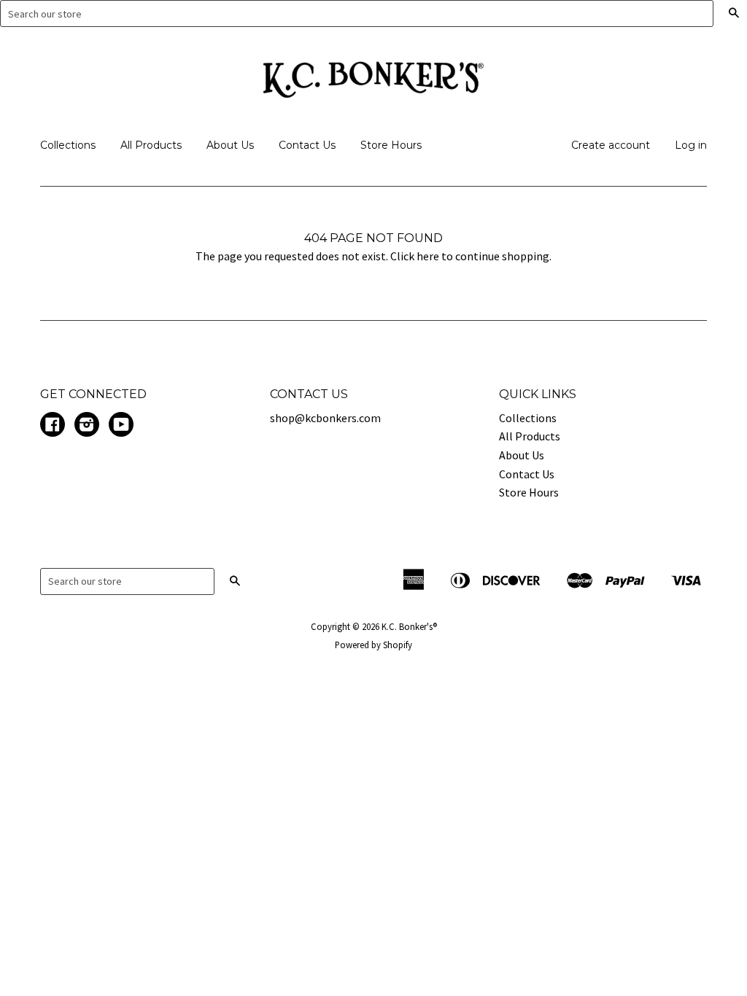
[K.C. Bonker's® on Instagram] (86, 426)
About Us (230, 145)
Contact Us (307, 145)
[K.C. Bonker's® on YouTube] (121, 426)
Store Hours (391, 145)
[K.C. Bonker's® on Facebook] (52, 426)
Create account (610, 145)
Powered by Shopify (373, 644)
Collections (68, 145)
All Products (151, 145)
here (428, 256)
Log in (691, 145)
